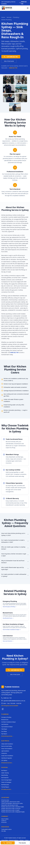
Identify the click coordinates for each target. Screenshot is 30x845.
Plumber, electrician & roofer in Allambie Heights (12, 807)
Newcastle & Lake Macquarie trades (9, 805)
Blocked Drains (4, 719)
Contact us (3, 820)
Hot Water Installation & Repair (8, 722)
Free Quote (22, 843)
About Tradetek (4, 819)
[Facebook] (2, 709)
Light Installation (5, 751)
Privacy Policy (5, 840)
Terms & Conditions (13, 840)
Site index (3, 831)
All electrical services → (7, 762)
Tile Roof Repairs (5, 787)
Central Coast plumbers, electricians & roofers (12, 803)
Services (9, 17)
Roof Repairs (4, 770)
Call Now (9, 843)
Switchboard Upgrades (6, 758)
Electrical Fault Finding (6, 746)
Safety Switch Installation (7, 744)
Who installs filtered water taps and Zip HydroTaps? (12, 568)
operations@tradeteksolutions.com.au (14, 700)
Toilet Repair (4, 729)
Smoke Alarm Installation (7, 755)
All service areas (5, 800)
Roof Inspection (4, 777)
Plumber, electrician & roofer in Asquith (10, 810)
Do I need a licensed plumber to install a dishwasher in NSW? (12, 541)
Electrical (5, 741)
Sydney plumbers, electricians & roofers (10, 801)
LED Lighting (4, 760)
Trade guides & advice (6, 829)
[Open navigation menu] (28, 8)
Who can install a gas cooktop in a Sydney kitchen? (13, 548)
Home (3, 17)
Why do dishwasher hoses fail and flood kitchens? (12, 561)
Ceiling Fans (4, 753)
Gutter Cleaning (5, 773)
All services (4, 822)
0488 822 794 (24, 3)
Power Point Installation (6, 748)
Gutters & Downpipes (6, 782)
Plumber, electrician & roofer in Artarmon (10, 808)
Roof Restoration (5, 784)
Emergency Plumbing (6, 717)
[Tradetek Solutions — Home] (6, 8)
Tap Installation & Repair (7, 726)
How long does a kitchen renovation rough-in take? (13, 555)
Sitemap (22, 840)
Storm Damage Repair (6, 780)
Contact (26, 840)
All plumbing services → (7, 736)
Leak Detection (4, 724)
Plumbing (16, 17)
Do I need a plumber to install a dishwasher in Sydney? (13, 575)
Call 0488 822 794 (12, 57)
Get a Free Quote (9, 61)
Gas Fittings (4, 731)
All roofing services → (6, 789)
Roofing (4, 767)
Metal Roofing (4, 775)
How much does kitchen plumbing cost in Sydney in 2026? (13, 534)
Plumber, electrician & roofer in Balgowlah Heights (13, 812)
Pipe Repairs (4, 733)
